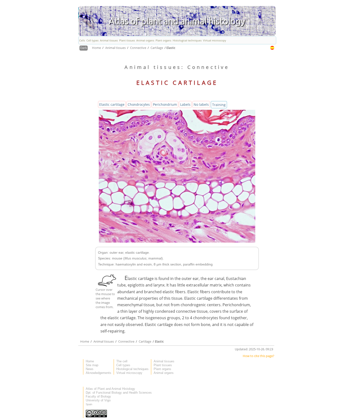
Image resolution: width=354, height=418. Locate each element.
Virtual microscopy (214, 40)
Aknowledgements (98, 373)
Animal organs (145, 40)
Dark (83, 48)
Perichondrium (165, 104)
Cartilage (157, 48)
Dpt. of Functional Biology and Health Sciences (119, 392)
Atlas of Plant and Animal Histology (110, 389)
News (89, 369)
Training (219, 104)
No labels (201, 104)
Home (97, 48)
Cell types (92, 40)
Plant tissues (127, 40)
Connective (138, 48)
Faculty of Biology (98, 396)
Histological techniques (187, 40)
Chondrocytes (139, 104)
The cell (121, 361)
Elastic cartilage (112, 104)
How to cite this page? (258, 356)
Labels (185, 104)
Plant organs (163, 40)
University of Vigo (98, 400)
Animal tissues (109, 40)
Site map (92, 365)
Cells (82, 40)
